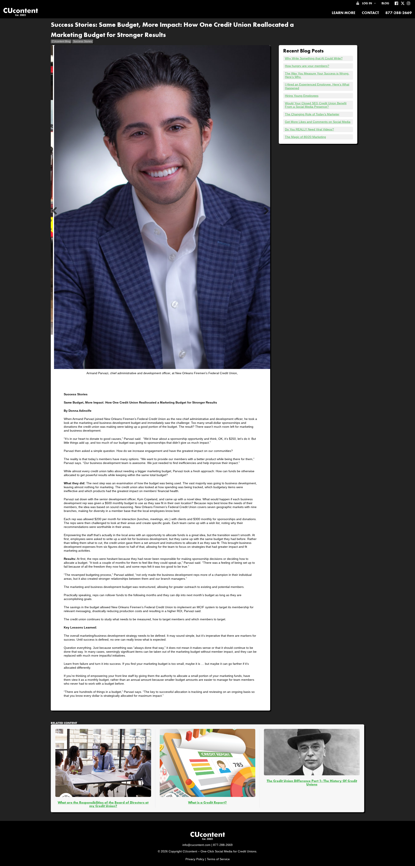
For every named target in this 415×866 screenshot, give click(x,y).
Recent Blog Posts (303, 50)
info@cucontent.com (196, 845)
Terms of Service (218, 859)
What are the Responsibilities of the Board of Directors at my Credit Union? (103, 804)
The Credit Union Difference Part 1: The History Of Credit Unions (312, 783)
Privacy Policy (194, 859)
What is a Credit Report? (207, 802)
